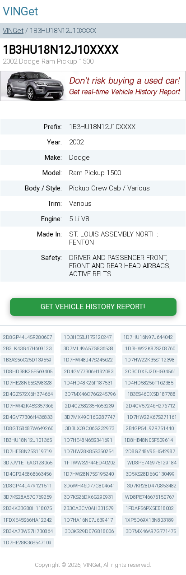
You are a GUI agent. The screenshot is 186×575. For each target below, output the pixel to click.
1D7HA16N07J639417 (88, 520)
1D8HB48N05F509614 (148, 440)
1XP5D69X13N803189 (149, 520)
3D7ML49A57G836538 (88, 349)
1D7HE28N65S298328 (27, 383)
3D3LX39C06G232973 (89, 428)
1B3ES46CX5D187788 (151, 394)
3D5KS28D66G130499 (150, 474)
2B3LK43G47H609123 (27, 349)
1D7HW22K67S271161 (152, 417)
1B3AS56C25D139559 (27, 360)
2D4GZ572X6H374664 (28, 394)
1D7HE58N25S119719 (27, 451)
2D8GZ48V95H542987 (150, 451)
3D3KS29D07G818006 (89, 531)
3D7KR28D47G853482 (152, 486)
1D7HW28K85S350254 (89, 451)
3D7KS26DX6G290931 (88, 497)
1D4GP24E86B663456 (27, 474)
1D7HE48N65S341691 (88, 440)
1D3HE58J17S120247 (88, 337)
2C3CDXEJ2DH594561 (150, 372)
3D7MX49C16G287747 (89, 417)
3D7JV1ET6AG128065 (27, 463)
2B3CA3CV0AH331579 (89, 508)
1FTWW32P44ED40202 (90, 463)
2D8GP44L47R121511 (27, 486)
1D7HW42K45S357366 (28, 406)
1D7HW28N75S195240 (88, 474)
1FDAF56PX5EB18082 (150, 508)
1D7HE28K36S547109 (27, 543)
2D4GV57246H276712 (150, 406)
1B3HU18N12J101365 (27, 440)
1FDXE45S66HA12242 (27, 520)
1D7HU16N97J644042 (148, 337)
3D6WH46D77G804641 (89, 486)
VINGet (20, 11)
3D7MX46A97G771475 (151, 531)
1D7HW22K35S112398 (150, 360)
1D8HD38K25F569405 (27, 372)
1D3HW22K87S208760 (150, 349)
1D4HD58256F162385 (149, 383)
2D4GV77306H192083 (88, 372)
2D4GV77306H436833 (27, 417)
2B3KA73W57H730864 (28, 531)
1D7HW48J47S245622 (88, 360)
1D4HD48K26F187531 (88, 383)
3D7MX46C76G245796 (90, 394)
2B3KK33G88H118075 (27, 508)
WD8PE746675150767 (149, 497)
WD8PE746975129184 (152, 463)
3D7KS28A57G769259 (27, 497)
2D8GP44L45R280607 (27, 337)
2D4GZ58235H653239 (89, 406)
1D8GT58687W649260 (28, 428)
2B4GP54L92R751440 (150, 428)
